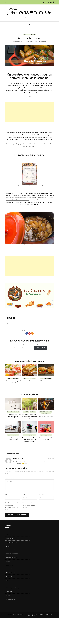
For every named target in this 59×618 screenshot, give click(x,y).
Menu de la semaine (29, 381)
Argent (26, 411)
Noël (7, 580)
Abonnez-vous (40, 347)
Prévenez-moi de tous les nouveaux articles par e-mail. (29, 505)
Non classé (8, 584)
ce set (28, 144)
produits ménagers (10, 599)
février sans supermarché (12, 553)
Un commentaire (42, 41)
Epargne (32, 411)
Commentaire (9, 478)
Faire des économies (13, 411)
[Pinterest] (29, 333)
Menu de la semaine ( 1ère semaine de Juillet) (13, 438)
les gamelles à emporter (11, 557)
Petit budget (9, 591)
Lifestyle (8, 561)
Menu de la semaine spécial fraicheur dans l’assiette (13, 382)
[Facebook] (26, 333)
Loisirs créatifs (9, 568)
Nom (7, 494)
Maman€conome (29, 12)
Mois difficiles (46, 413)
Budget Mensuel (9, 538)
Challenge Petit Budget (11, 542)
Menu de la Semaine (29, 34)
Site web (41, 494)
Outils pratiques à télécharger (13, 588)
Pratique (8, 595)
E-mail (24, 494)
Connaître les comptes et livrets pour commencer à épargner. (29, 416)
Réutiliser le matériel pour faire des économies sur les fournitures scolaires (29, 439)
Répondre (51, 458)
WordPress (34, 615)
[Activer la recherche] (53, 2)
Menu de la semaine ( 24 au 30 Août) (46, 438)
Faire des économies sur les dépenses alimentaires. (46, 417)
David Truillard (32, 244)
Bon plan (8, 534)
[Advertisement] (29, 112)
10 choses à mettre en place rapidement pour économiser (13, 416)
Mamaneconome (18, 41)
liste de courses (9, 565)
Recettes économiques (11, 603)
